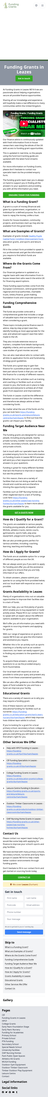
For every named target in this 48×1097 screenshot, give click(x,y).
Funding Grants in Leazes (13, 1018)
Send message (24, 932)
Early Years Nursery (11, 1029)
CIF (3, 1015)
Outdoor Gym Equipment (14, 1064)
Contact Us (10, 988)
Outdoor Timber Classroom (15, 1067)
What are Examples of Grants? (19, 951)
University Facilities (11, 1050)
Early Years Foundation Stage (15, 1026)
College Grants (9, 1023)
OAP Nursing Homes (11, 1053)
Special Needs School (12, 1047)
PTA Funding (8, 1041)
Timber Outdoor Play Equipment (17, 1070)
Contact (5, 1076)
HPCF (4, 1021)
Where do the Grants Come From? (21, 955)
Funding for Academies (13, 1032)
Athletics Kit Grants (11, 1058)
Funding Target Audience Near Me (21, 963)
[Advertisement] (24, 36)
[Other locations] (36, 5)
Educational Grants (14, 980)
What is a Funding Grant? (16, 947)
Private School (8, 1038)
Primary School (9, 1035)
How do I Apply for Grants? (17, 972)
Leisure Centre (9, 1073)
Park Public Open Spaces (13, 1056)
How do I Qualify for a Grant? (18, 967)
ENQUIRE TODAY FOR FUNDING (24, 195)
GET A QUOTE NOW (24, 512)
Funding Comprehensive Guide (19, 959)
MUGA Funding (9, 1061)
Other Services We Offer (16, 984)
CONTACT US (24, 877)
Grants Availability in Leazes (18, 976)
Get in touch (24, 78)
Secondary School (10, 1044)
